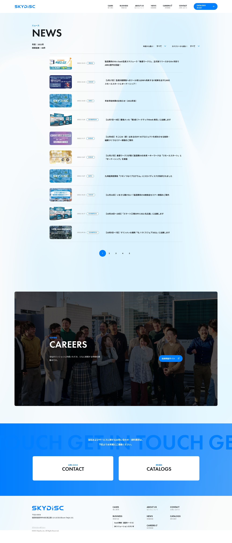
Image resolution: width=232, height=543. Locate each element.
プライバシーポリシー (38, 527)
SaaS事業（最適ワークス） (124, 523)
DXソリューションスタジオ (124, 526)
